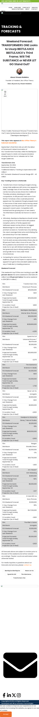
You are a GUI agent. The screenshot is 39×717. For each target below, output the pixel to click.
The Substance (26, 574)
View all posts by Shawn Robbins (19, 84)
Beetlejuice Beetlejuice (12, 571)
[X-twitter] (14, 695)
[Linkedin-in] (9, 695)
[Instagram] (19, 695)
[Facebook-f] (4, 695)
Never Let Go (29, 571)
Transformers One (19, 578)
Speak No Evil (11, 574)
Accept (6, 714)
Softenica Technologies (25, 703)
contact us (27, 565)
